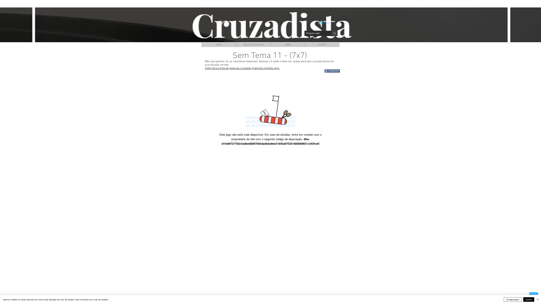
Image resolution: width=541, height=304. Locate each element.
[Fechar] (537, 299)
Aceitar (529, 299)
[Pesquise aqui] (335, 33)
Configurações (512, 299)
